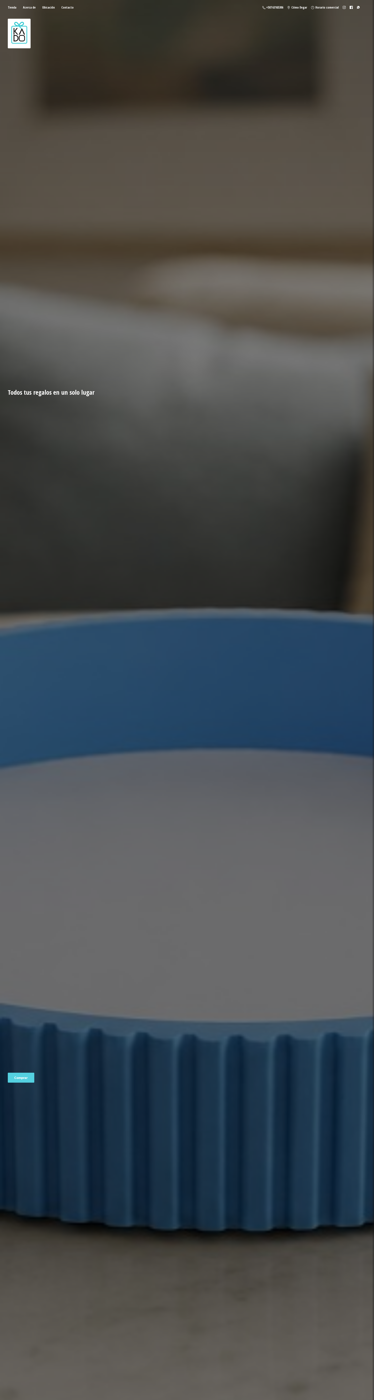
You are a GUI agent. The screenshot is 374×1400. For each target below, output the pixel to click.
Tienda (12, 7)
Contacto (67, 7)
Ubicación (48, 7)
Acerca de (29, 7)
